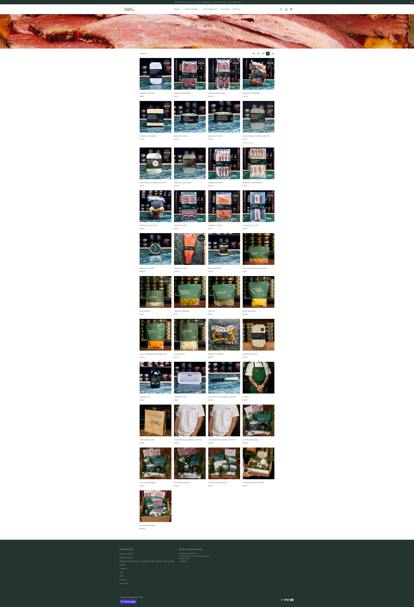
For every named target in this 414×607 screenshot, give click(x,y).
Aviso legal (124, 583)
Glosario (123, 580)
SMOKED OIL (145, 397)
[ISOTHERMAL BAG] (155, 420)
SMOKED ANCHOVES (183, 182)
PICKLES (211, 311)
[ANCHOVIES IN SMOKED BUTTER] (258, 117)
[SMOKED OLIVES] (224, 117)
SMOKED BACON (215, 182)
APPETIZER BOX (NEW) (217, 482)
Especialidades (191, 9)
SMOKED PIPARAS (181, 311)
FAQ (121, 572)
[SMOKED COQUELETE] (155, 206)
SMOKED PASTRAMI (182, 93)
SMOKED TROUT (215, 225)
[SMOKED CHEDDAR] (155, 117)
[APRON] (258, 377)
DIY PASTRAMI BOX (251, 440)
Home (201, 35)
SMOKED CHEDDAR (148, 136)
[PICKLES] (224, 292)
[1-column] (253, 53)
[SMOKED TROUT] (224, 206)
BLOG (122, 576)
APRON (246, 397)
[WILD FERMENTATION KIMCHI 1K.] (155, 335)
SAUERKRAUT (145, 311)
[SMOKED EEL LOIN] (258, 206)
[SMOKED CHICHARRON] (258, 163)
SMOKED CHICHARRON (252, 182)
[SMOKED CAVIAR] (155, 249)
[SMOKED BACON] (224, 163)
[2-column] (258, 53)
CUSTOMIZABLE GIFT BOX (253, 482)
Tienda (176, 9)
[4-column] (268, 53)
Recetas (236, 9)
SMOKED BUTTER (147, 93)
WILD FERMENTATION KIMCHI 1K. (153, 354)
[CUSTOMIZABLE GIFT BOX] (258, 463)
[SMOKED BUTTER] (155, 74)
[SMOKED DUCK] (190, 206)
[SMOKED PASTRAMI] (190, 74)
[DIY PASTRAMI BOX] (258, 420)
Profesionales (210, 9)
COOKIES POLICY (127, 554)
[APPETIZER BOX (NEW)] (224, 463)
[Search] (281, 9)
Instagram (183, 561)
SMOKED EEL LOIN (250, 225)
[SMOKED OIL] (155, 377)
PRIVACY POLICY (126, 558)
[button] (291, 9)
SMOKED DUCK (180, 225)
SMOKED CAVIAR (147, 268)
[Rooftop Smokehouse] (127, 9)
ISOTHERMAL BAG (147, 440)
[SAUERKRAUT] (155, 292)
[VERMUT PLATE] (190, 377)
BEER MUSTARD (214, 268)
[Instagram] (282, 600)
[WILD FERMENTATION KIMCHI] (258, 249)
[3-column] (263, 53)
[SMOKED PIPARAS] (190, 292)
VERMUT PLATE (180, 397)
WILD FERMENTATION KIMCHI (255, 268)
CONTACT (124, 569)
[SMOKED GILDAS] (190, 117)
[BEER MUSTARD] (224, 249)
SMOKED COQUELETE (149, 225)
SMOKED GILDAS (181, 136)
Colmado (225, 9)
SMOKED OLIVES (215, 136)
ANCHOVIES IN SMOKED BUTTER (256, 136)
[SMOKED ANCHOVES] (190, 163)
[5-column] (272, 53)
